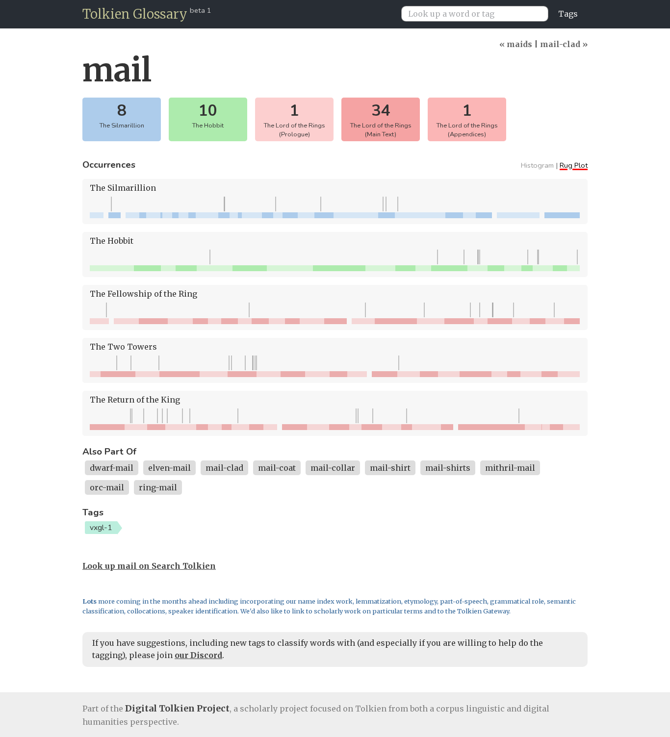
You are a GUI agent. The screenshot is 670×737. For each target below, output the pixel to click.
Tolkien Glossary (134, 14)
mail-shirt (390, 468)
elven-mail (169, 468)
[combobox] (478, 14)
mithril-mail (510, 468)
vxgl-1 (101, 527)
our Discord (198, 655)
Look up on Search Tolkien (149, 566)
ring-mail (158, 487)
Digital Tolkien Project (177, 708)
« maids (515, 44)
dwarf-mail (111, 468)
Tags (568, 14)
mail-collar (332, 468)
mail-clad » (564, 44)
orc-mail (107, 487)
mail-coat (277, 468)
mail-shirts (447, 468)
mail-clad (224, 468)
